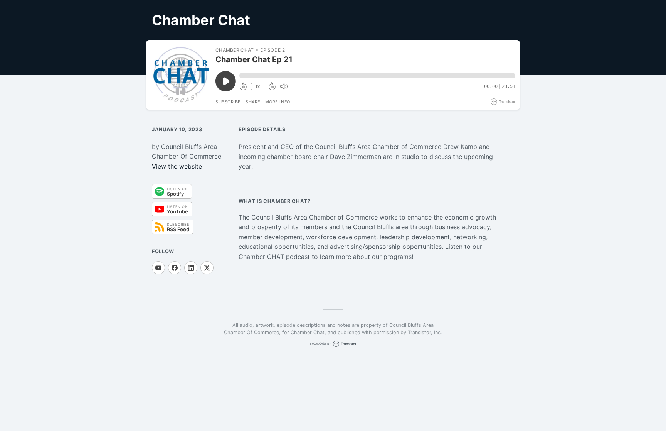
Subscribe (228, 102)
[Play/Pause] (180, 75)
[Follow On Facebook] (174, 267)
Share (253, 102)
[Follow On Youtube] (158, 267)
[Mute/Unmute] (284, 86)
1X (257, 87)
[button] (377, 75)
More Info (277, 102)
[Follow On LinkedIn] (190, 267)
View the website (177, 166)
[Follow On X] (207, 267)
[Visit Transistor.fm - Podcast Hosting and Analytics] (503, 101)
